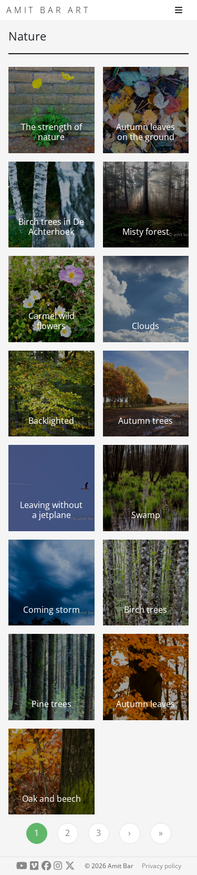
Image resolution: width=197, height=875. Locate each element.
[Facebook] (46, 865)
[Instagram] (58, 865)
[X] (70, 865)
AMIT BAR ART (48, 10)
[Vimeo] (34, 865)
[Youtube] (22, 865)
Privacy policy (161, 865)
